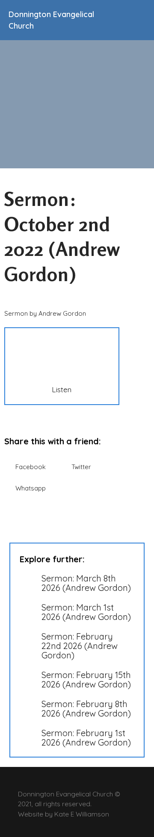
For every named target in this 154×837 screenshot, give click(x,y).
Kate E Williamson (81, 814)
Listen (61, 389)
